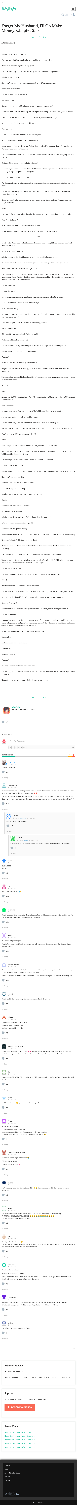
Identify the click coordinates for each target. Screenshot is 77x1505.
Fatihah (26, 840)
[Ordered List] (21, 747)
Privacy (7, 1480)
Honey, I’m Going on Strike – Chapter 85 (20, 1439)
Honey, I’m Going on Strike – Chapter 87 (20, 1432)
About (7, 1469)
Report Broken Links (12, 1473)
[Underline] (15, 747)
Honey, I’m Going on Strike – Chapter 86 (20, 1436)
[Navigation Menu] (73, 9)
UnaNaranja (23, 818)
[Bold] (10, 747)
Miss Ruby (16, 707)
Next (44, 37)
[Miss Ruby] (7, 713)
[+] (24, 747)
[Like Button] (3, 722)
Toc (39, 37)
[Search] (3, 2)
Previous (34, 37)
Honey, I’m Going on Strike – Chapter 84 (20, 1443)
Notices (7, 1476)
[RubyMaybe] (9, 8)
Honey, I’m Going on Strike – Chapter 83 (20, 1447)
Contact (8, 1465)
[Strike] (18, 747)
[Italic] (13, 747)
